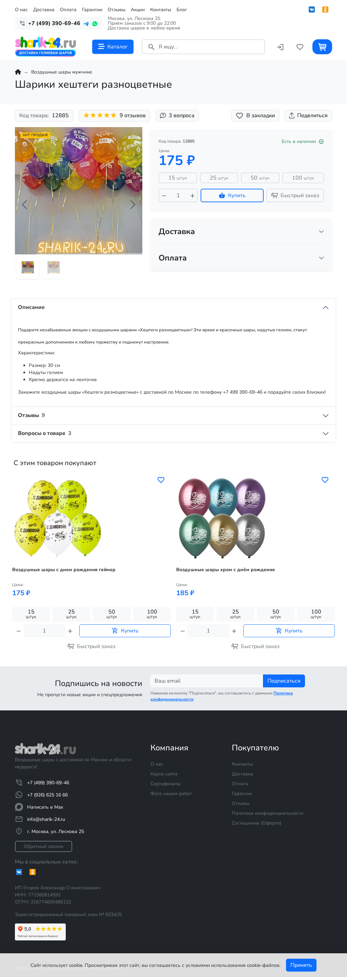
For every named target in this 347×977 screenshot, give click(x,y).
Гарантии (92, 9)
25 (219, 178)
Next (334, 573)
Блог (182, 9)
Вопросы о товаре (45, 433)
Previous (12, 573)
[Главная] (18, 72)
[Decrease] (164, 195)
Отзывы (116, 9)
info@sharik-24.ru (46, 819)
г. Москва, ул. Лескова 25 (55, 831)
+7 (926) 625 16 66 (47, 795)
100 (303, 178)
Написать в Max (45, 807)
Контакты (160, 9)
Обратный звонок (43, 846)
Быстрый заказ (300, 195)
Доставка (44, 9)
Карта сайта (164, 774)
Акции (138, 9)
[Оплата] (321, 257)
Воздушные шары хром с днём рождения (61, 570)
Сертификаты (165, 784)
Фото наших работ (171, 793)
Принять (301, 965)
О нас (21, 9)
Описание (31, 307)
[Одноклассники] (325, 9)
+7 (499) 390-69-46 (48, 782)
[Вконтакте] (312, 9)
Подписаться (284, 681)
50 (260, 178)
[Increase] (192, 195)
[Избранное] (300, 46)
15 (177, 178)
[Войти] (280, 46)
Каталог (117, 46)
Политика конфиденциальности (267, 813)
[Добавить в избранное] (161, 480)
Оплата (68, 9)
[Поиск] (151, 46)
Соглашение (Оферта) (256, 823)
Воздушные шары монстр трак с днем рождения (234, 570)
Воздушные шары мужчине (61, 72)
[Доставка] (321, 231)
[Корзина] (322, 46)
